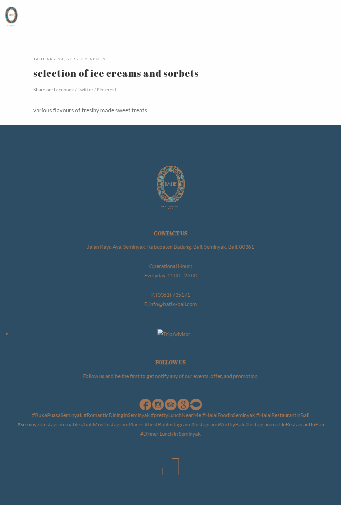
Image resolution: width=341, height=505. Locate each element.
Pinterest (107, 89)
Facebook (64, 89)
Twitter (85, 89)
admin (98, 59)
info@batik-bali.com (173, 304)
